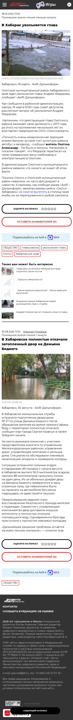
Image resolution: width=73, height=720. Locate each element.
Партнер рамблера (32, 704)
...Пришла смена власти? (29, 279)
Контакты (10, 606)
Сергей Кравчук (12, 401)
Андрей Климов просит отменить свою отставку (42, 312)
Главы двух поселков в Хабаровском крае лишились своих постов (38, 270)
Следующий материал (35, 711)
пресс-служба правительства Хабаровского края (32, 78)
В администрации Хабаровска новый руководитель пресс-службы (36, 302)
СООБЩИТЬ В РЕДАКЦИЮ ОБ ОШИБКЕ (28, 611)
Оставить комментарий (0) (37, 221)
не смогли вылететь (33, 191)
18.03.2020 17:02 (11, 13)
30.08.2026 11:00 (11, 331)
